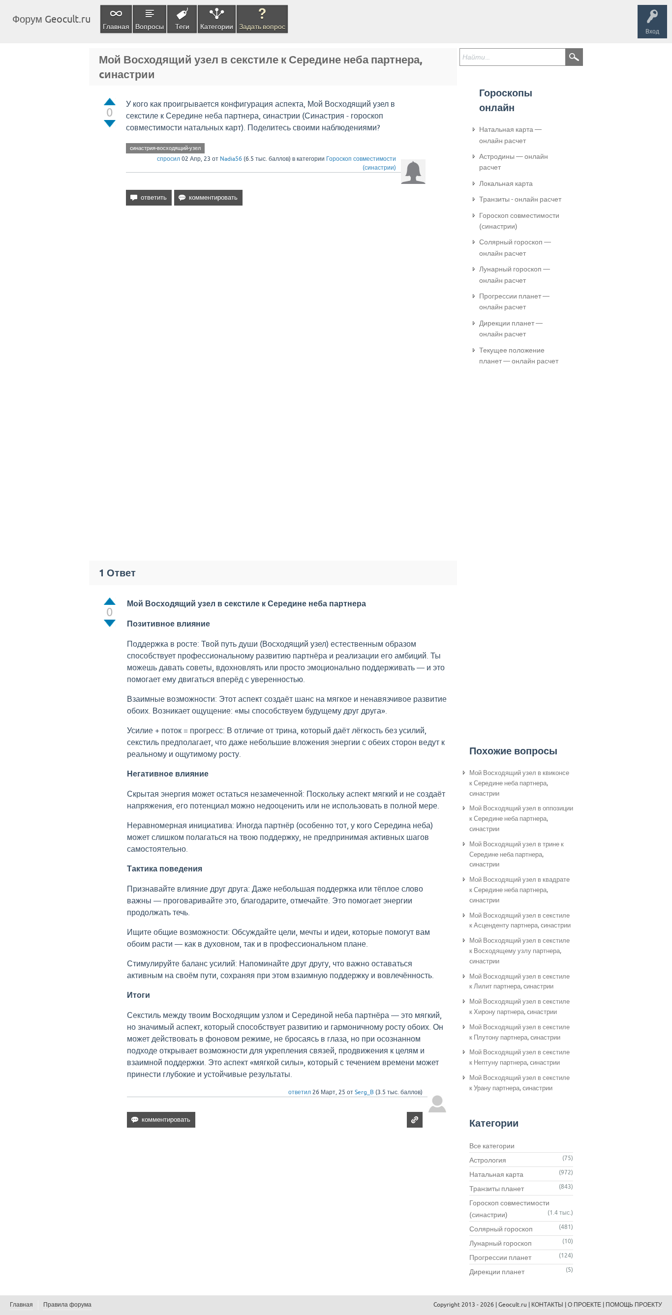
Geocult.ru (512, 1304)
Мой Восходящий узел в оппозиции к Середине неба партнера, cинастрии (521, 819)
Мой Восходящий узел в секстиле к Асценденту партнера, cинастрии (520, 920)
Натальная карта (496, 1174)
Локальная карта (506, 183)
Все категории (492, 1146)
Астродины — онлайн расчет (513, 161)
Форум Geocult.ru (51, 19)
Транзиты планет (496, 1189)
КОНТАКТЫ (547, 1304)
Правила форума (67, 1304)
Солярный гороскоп (501, 1229)
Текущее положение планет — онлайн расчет (518, 355)
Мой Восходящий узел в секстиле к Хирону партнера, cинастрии (519, 1007)
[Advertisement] (276, 298)
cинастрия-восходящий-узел (165, 148)
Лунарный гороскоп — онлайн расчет (514, 274)
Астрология (487, 1160)
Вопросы (149, 26)
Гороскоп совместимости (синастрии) (519, 220)
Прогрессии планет (500, 1257)
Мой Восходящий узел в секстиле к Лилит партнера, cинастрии (519, 981)
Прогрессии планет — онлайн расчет (514, 301)
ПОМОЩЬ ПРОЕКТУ (634, 1304)
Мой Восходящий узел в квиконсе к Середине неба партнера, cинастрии (519, 783)
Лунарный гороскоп (500, 1243)
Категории (216, 26)
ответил (299, 1092)
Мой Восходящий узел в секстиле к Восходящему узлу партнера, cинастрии (519, 951)
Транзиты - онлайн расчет (520, 199)
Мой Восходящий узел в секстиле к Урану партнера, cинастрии (519, 1083)
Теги (182, 26)
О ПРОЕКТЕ (584, 1304)
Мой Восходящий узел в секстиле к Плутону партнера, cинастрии (519, 1032)
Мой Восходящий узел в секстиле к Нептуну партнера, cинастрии (519, 1057)
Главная (116, 26)
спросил (168, 158)
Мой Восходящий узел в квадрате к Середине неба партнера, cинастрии (519, 890)
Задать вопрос (262, 26)
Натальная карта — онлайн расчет (510, 134)
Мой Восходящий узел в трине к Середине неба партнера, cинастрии (516, 854)
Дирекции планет (496, 1272)
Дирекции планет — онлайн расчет (511, 328)
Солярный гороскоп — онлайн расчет (515, 247)
